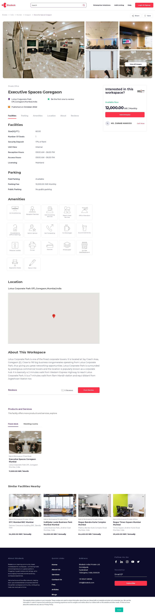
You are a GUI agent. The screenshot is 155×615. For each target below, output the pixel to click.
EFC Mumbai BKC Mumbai (21, 522)
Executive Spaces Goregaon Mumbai (22, 460)
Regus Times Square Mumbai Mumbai (127, 523)
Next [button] (37, 443)
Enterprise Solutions (102, 5)
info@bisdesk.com (86, 583)
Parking (24, 116)
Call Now (141, 123)
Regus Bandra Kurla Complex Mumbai (92, 523)
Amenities (38, 116)
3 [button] (25, 452)
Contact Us (57, 579)
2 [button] (24, 452)
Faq (53, 584)
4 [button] (61, 515)
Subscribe (130, 583)
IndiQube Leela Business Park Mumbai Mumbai (58, 523)
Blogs (54, 594)
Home (54, 564)
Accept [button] (119, 610)
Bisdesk (4, 15)
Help (130, 5)
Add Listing (119, 5)
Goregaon (28, 15)
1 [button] (23, 452)
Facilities (12, 116)
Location (51, 116)
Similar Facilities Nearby (24, 486)
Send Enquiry (124, 115)
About (63, 116)
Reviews (75, 116)
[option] (25, 506)
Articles (55, 589)
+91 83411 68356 (85, 579)
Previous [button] (12, 443)
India (12, 15)
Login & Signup (144, 5)
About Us (56, 569)
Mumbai (19, 15)
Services (55, 574)
